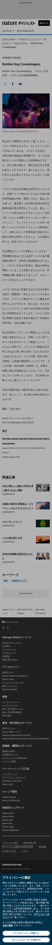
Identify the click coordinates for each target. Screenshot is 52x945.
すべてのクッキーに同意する (26, 933)
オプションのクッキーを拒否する (26, 940)
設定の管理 (8, 925)
